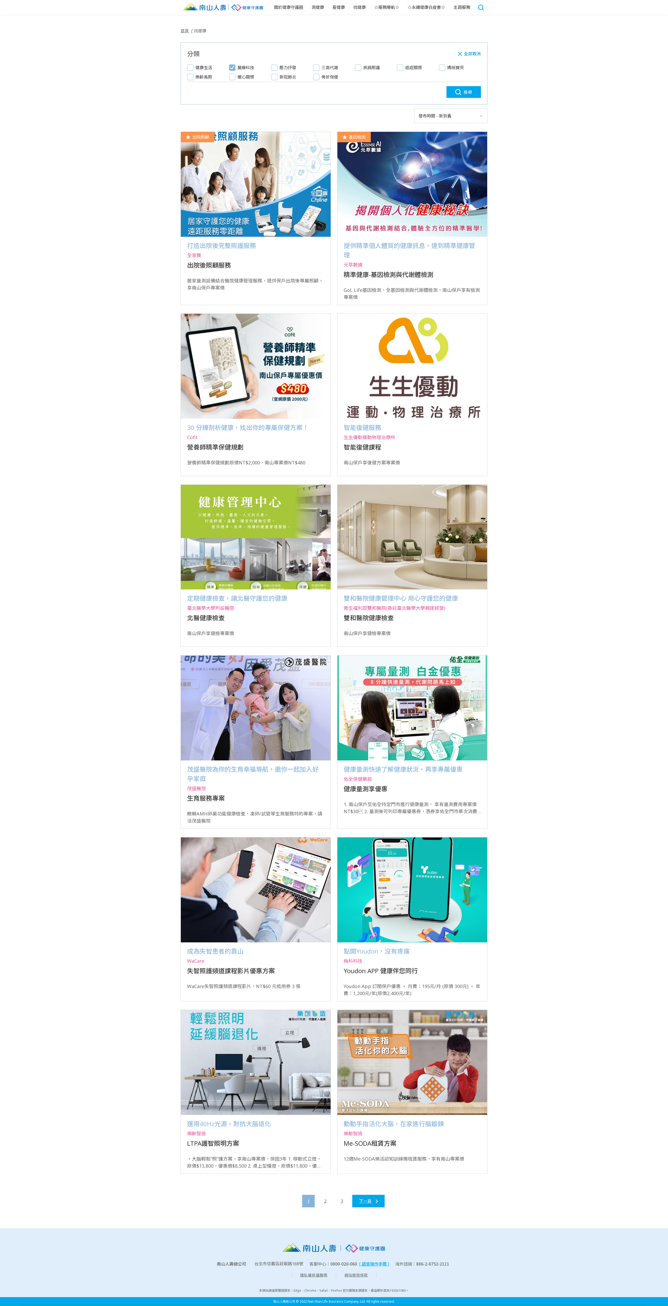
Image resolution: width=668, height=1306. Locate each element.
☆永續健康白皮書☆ (426, 7)
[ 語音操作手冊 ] (374, 1264)
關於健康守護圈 (288, 7)
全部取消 (472, 54)
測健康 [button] (318, 7)
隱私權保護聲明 (313, 1275)
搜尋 (467, 92)
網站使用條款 (356, 1275)
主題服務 (462, 7)
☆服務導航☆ (386, 7)
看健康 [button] (338, 7)
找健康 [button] (359, 7)
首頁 (185, 31)
